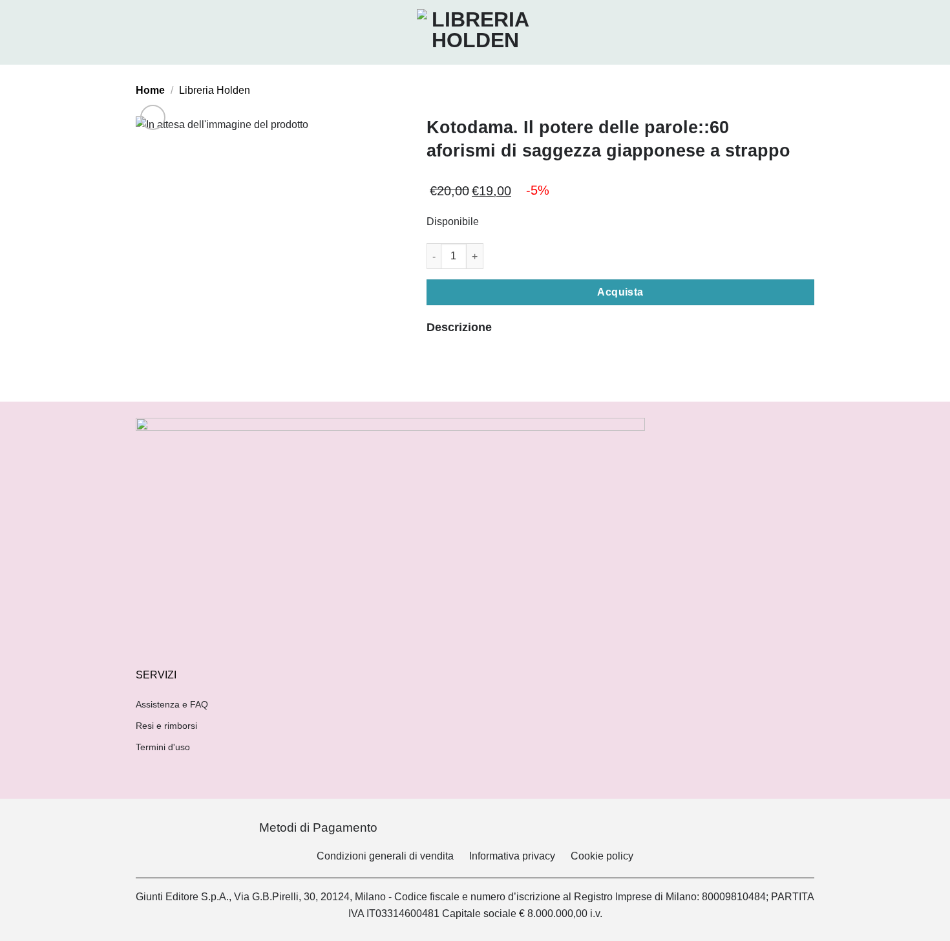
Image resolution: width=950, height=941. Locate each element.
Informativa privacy (512, 855)
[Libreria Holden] (475, 32)
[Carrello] (807, 32)
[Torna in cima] (923, 923)
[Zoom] (152, 117)
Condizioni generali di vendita (385, 855)
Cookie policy (602, 855)
